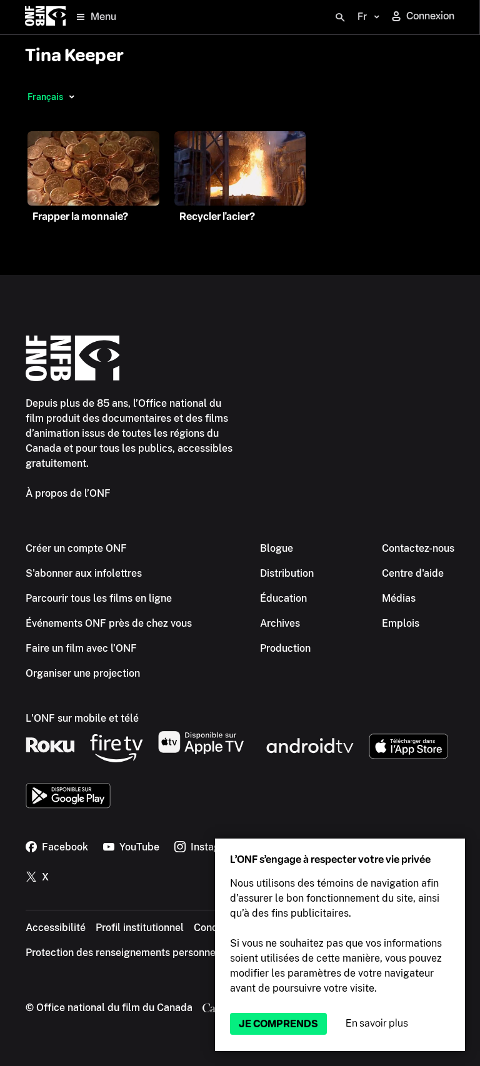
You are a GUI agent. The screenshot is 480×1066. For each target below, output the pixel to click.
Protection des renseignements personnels (125, 953)
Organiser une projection (83, 673)
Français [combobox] (45, 97)
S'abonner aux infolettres (84, 573)
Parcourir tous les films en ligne (99, 598)
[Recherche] (340, 17)
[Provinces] (72, 96)
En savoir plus (377, 1023)
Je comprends (278, 1024)
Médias (399, 598)
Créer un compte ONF (76, 548)
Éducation (283, 598)
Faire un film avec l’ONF (81, 648)
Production (285, 648)
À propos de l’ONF (68, 493)
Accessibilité (56, 928)
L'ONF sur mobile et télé (82, 718)
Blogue (276, 548)
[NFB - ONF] (45, 17)
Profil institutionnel (140, 928)
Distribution (287, 573)
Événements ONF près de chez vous (109, 623)
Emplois (400, 623)
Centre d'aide (413, 573)
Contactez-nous (418, 548)
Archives (280, 623)
